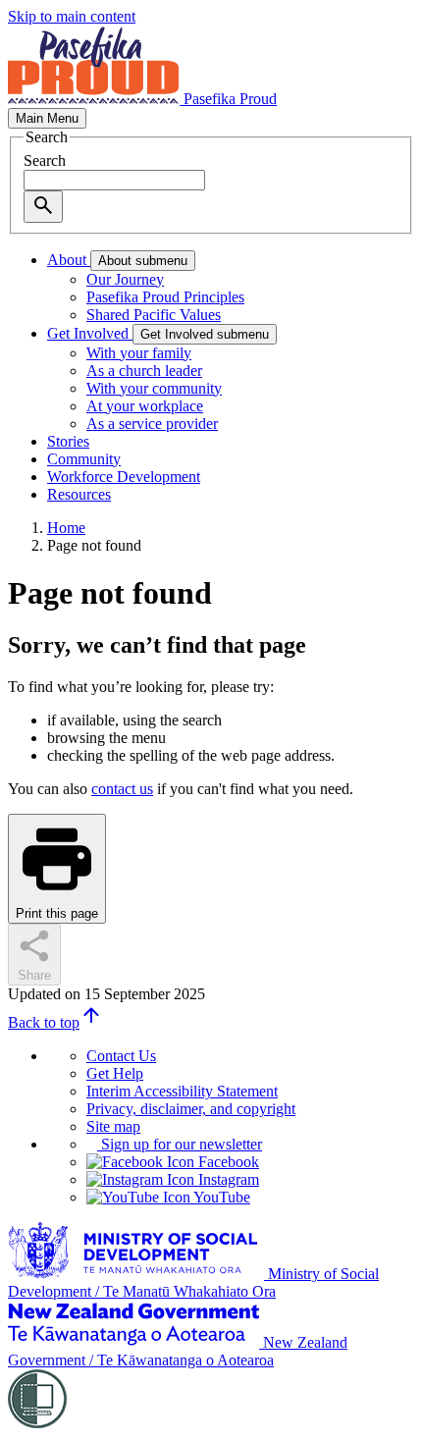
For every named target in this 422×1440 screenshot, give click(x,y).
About (68, 259)
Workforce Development (123, 476)
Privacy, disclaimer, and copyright (190, 1108)
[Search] (43, 206)
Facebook (226, 1161)
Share (34, 975)
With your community (154, 388)
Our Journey (125, 279)
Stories (68, 441)
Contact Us (121, 1055)
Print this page (57, 913)
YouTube (220, 1197)
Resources (79, 494)
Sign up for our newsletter (179, 1144)
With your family (138, 353)
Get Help (114, 1073)
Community (84, 459)
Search (45, 160)
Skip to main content (71, 16)
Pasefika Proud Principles (165, 297)
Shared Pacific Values (153, 314)
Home (66, 527)
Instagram (226, 1179)
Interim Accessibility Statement (182, 1091)
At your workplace (144, 406)
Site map (113, 1126)
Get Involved (89, 333)
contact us (122, 788)
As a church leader (144, 370)
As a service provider (152, 423)
